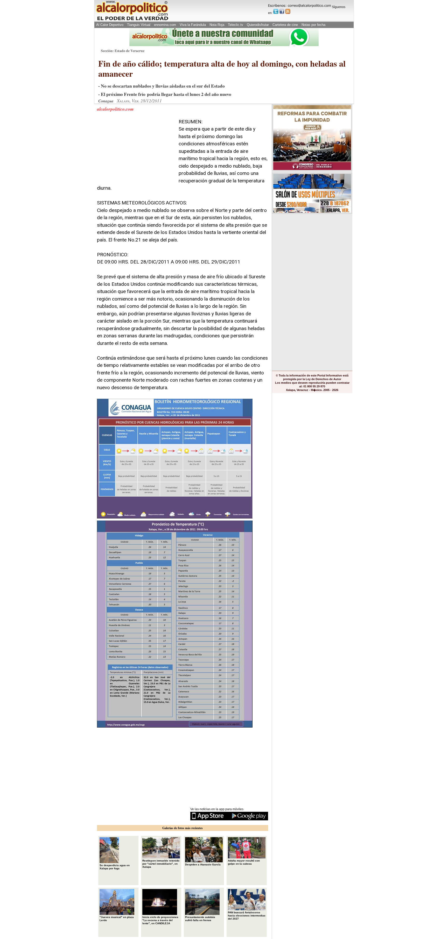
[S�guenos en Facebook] (281, 11)
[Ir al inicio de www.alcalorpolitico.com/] (132, 20)
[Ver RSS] (287, 11)
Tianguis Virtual (138, 25)
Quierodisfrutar (258, 25)
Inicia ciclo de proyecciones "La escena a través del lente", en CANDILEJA (160, 920)
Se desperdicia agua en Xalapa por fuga (115, 867)
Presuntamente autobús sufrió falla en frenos (200, 919)
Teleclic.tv (235, 25)
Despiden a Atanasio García (203, 864)
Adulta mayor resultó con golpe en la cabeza (244, 862)
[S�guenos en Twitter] (275, 11)
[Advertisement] (136, 150)
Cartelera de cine (285, 25)
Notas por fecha (313, 25)
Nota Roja (216, 25)
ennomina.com (165, 25)
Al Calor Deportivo (109, 25)
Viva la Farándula (193, 25)
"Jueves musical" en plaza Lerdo (117, 919)
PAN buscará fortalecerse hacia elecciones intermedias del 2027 (246, 915)
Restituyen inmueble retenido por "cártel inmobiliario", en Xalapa (160, 863)
